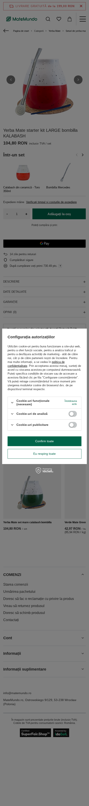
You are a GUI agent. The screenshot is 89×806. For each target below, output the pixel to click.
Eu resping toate (44, 453)
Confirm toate (44, 441)
